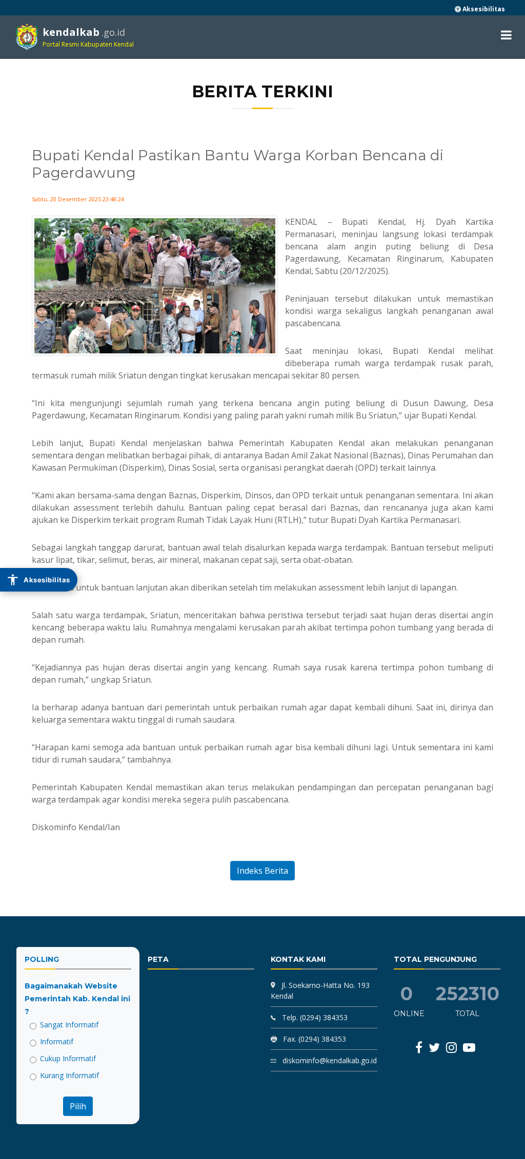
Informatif (56, 1041)
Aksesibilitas (483, 9)
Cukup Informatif (68, 1058)
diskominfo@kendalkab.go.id (328, 1060)
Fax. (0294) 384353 (313, 1039)
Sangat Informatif (69, 1024)
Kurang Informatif (69, 1075)
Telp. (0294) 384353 (314, 1017)
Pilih (78, 1106)
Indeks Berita (262, 870)
